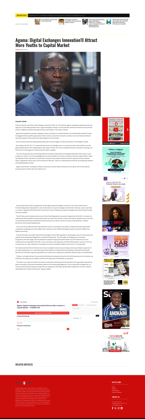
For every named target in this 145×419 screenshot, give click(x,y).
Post (97, 315)
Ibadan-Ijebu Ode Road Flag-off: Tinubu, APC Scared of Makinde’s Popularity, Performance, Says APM (120, 22)
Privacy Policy (115, 390)
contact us (116, 405)
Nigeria (17, 49)
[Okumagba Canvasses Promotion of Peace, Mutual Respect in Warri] (61, 22)
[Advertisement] (58, 286)
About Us (114, 388)
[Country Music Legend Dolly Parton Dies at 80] (37, 22)
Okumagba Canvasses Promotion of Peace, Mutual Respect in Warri (73, 21)
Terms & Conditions (117, 392)
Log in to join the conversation (43, 313)
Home (113, 387)
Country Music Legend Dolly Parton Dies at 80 (49, 20)
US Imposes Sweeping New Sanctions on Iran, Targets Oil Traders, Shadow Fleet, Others (55, 15)
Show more (19, 323)
